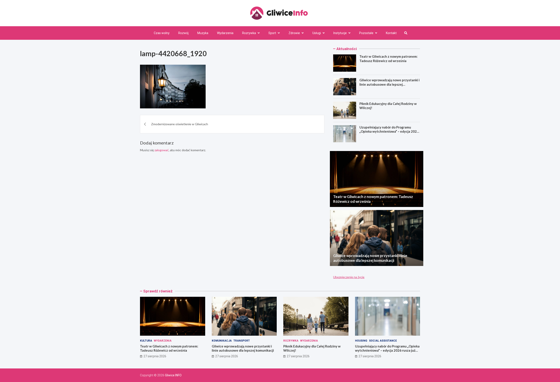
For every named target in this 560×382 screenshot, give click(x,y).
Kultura (146, 340)
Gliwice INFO (173, 375)
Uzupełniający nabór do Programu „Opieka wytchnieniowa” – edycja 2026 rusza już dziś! (389, 131)
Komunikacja (222, 340)
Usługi (316, 33)
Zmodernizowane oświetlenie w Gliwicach (179, 124)
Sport (272, 33)
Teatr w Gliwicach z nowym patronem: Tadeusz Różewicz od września (388, 58)
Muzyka (202, 33)
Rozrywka (249, 33)
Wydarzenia (225, 33)
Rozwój (183, 33)
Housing (361, 340)
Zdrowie (294, 33)
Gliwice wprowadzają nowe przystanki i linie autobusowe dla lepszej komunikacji (389, 84)
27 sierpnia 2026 (155, 356)
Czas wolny (162, 33)
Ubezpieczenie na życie (348, 277)
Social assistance (383, 340)
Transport (241, 340)
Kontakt (391, 33)
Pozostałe (366, 33)
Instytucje (340, 33)
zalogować (161, 150)
